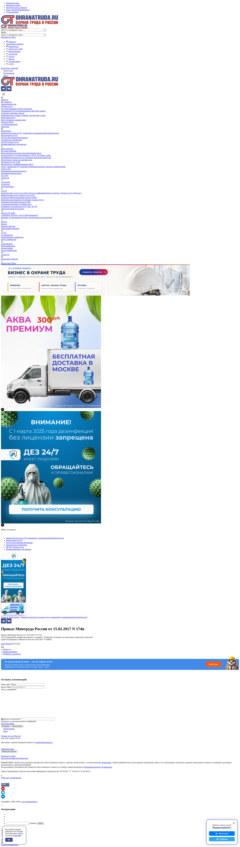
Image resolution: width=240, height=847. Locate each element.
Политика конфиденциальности (14, 758)
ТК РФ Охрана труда (10, 142)
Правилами (106, 762)
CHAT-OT (5, 255)
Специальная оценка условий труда (16, 204)
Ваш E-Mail (6, 687)
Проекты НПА (7, 122)
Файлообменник (8, 246)
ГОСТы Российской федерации (14, 138)
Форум (11, 59)
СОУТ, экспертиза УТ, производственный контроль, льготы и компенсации (33, 167)
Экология (5, 178)
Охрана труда (6, 106)
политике (17, 836)
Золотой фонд (14, 61)
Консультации (14, 51)
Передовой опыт (8, 118)
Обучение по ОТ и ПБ (10, 162)
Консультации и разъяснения (13, 120)
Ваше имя (5, 684)
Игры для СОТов (8, 263)
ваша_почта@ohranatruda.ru (18, 10)
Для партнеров (7, 187)
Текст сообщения (9, 689)
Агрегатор (12, 54)
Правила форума (8, 226)
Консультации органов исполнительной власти (21, 153)
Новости (12, 42)
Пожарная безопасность (11, 173)
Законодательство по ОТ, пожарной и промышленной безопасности (30, 133)
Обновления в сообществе (12, 237)
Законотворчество (8, 104)
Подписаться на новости (16, 7)
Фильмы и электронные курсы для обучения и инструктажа (26, 217)
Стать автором (12, 12)
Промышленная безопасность (13, 171)
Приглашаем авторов (10, 228)
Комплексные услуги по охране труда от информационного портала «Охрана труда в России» (41, 193)
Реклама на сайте (13, 5)
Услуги (11, 56)
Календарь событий (14, 44)
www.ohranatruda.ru (29, 802)
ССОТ (11, 64)
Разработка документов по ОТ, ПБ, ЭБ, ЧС (19, 206)
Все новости (6, 102)
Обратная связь (12, 3)
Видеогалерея (7, 248)
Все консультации (8, 151)
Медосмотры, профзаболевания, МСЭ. (17, 164)
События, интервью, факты (12, 113)
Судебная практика (9, 124)
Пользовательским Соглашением (98, 767)
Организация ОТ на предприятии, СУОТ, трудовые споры (26, 155)
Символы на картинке (11, 719)
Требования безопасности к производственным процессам (26, 158)
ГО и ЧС (4, 176)
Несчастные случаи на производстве (16, 160)
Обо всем (5, 127)
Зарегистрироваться (9, 845)
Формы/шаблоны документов (13, 144)
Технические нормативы (11, 140)
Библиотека (13, 46)
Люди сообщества (8, 239)
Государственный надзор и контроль (16, 109)
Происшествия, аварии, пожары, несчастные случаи (23, 115)
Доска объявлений (9, 250)
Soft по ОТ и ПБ (15, 49)
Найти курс (213, 664)
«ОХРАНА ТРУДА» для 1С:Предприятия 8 (19, 215)
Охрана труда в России (11, 736)
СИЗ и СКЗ (6, 169)
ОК (9, 840)
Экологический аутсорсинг (12, 209)
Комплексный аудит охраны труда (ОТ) (18, 195)
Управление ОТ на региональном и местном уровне (23, 111)
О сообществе (7, 235)
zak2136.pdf (6, 644)
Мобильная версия (9, 751)
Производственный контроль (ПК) (16, 202)
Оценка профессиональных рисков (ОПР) (19, 197)
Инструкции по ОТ (9, 135)
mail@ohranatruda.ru (44, 742)
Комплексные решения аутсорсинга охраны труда (22, 200)
